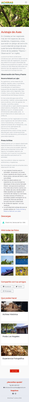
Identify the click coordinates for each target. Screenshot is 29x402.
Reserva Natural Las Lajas (12, 211)
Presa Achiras (20, 209)
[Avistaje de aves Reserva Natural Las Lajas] (22, 239)
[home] (7, 2)
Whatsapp (7, 291)
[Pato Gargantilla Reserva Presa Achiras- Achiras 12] (22, 250)
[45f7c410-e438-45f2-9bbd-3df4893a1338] (22, 261)
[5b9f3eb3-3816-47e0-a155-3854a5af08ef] (22, 272)
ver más (14, 371)
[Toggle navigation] (26, 2)
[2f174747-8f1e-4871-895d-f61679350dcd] (7, 272)
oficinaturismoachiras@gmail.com (15, 387)
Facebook (7, 286)
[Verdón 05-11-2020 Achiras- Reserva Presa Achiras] (7, 261)
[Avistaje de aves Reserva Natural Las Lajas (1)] (7, 239)
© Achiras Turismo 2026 (14, 398)
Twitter (19, 286)
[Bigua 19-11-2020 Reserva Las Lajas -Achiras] (7, 250)
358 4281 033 (15, 385)
